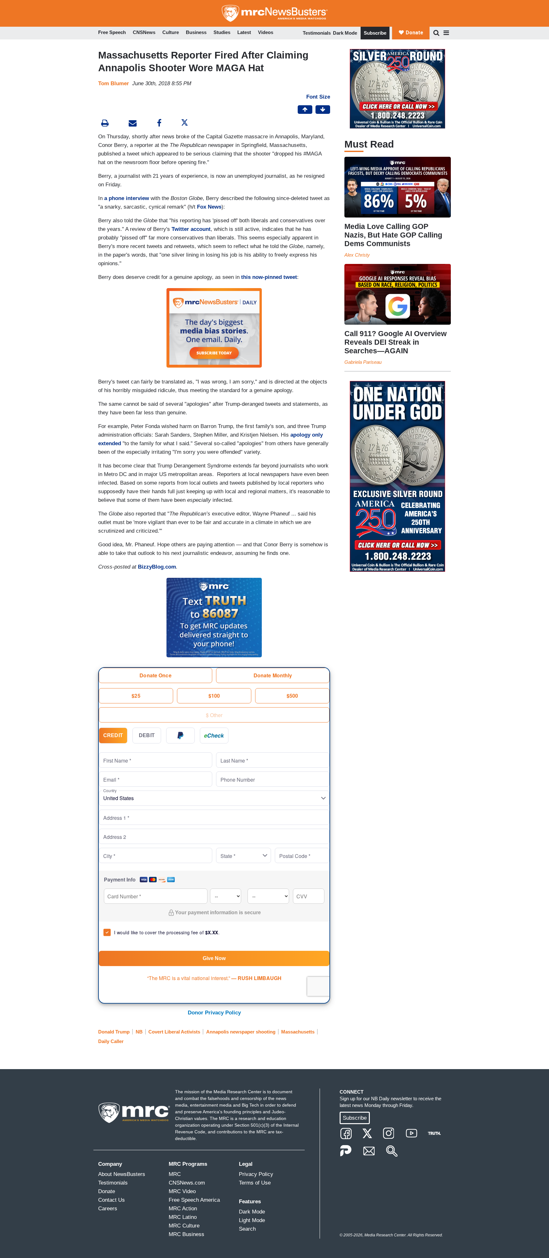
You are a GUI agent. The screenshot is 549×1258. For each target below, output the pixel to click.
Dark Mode (345, 33)
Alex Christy (357, 255)
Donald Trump (114, 1031)
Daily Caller (111, 1041)
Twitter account (191, 229)
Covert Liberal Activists (174, 1031)
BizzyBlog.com (157, 567)
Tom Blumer (113, 83)
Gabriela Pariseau (363, 362)
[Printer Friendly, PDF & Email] (132, 124)
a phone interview (126, 198)
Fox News (209, 207)
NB (139, 1031)
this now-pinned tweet (269, 277)
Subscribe (375, 33)
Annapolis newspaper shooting (240, 1031)
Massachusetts (298, 1031)
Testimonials (317, 33)
